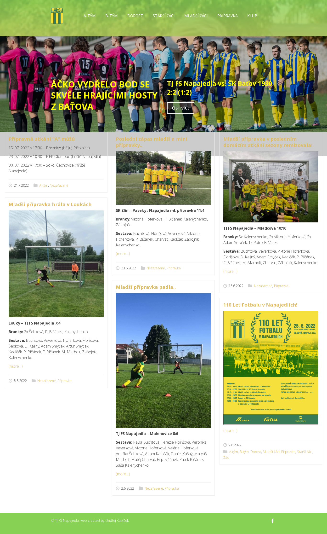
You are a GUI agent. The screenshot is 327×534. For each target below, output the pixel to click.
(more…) (123, 253)
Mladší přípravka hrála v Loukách (50, 204)
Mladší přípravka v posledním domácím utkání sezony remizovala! (267, 142)
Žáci (226, 457)
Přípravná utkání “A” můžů (42, 139)
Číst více (180, 108)
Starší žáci (304, 451)
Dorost (135, 15)
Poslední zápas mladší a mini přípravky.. (151, 142)
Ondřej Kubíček (117, 520)
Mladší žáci (271, 451)
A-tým (43, 185)
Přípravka (174, 268)
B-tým (244, 451)
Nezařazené (59, 185)
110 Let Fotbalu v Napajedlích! (260, 305)
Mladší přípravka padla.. (146, 287)
